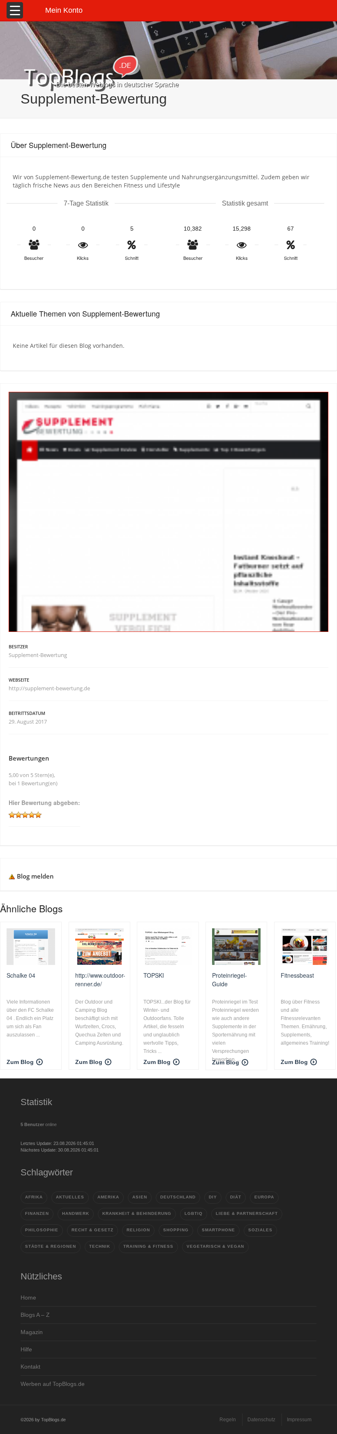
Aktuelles (70, 1197)
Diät (235, 1197)
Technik (99, 1246)
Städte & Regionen (50, 1246)
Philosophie (41, 1230)
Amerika (108, 1197)
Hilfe (26, 1349)
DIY (213, 1197)
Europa (264, 1197)
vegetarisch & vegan (215, 1246)
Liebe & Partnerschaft (247, 1213)
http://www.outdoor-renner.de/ (100, 979)
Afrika (34, 1197)
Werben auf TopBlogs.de (53, 1384)
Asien (139, 1197)
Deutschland (178, 1197)
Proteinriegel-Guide (229, 979)
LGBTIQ (194, 1213)
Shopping (176, 1230)
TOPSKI (153, 975)
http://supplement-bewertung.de (49, 688)
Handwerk (75, 1213)
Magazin (32, 1332)
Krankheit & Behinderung (136, 1213)
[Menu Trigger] (15, 10)
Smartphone (218, 1230)
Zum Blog (20, 1062)
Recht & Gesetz (92, 1230)
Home (28, 1297)
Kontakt (30, 1366)
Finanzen (37, 1213)
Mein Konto (64, 10)
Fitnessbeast (297, 975)
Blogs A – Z (35, 1314)
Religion (138, 1230)
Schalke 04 (21, 975)
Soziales (260, 1230)
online (39, 1124)
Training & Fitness (148, 1246)
